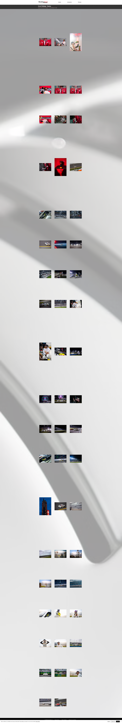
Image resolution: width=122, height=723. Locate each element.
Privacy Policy (38, 721)
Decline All (113, 721)
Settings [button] (109, 721)
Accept (118, 721)
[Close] (120, 721)
